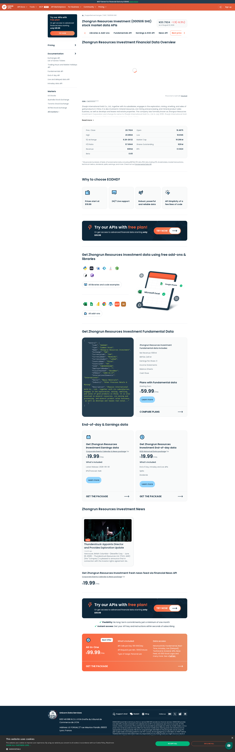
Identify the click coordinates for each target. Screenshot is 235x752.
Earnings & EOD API (145, 33)
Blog (147, 714)
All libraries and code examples (103, 284)
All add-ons (94, 313)
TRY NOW (62, 33)
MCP (43, 7)
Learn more (133, 2)
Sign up (228, 7)
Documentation (56, 53)
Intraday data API (55, 83)
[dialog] (117, 743)
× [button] (232, 738)
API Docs (21, 7)
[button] (60, 745)
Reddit (136, 714)
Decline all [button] (209, 744)
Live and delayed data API (59, 79)
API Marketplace (58, 7)
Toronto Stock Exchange (58, 103)
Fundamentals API (55, 71)
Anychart (184, 96)
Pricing (51, 45)
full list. (172, 656)
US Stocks (52, 95)
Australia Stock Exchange (58, 99)
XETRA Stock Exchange (57, 108)
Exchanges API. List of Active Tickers (56, 59)
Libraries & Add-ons (99, 33)
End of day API (54, 75)
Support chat (122, 714)
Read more (110, 743)
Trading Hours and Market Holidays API (62, 65)
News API (163, 33)
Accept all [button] (172, 744)
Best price (177, 33)
